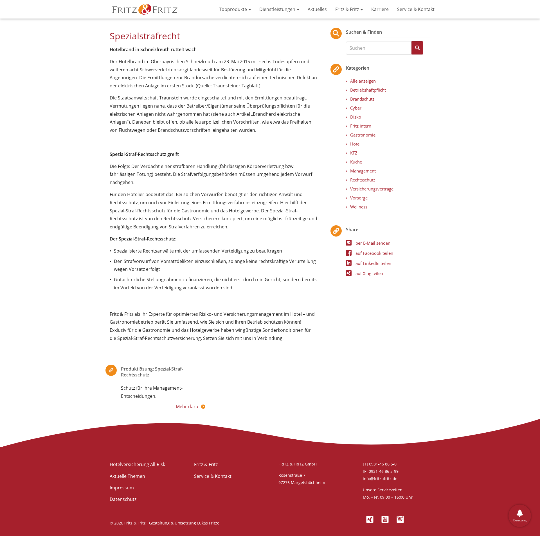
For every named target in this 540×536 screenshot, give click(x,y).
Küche (356, 162)
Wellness (358, 207)
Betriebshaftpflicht (368, 90)
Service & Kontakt (416, 9)
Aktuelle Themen (127, 476)
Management (363, 171)
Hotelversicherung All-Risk (137, 464)
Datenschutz (123, 499)
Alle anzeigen (363, 81)
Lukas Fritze (208, 523)
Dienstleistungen (277, 9)
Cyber (355, 108)
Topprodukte (233, 9)
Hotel (355, 144)
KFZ (353, 153)
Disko (355, 117)
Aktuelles (317, 9)
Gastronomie (362, 135)
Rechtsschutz (362, 180)
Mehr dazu (187, 406)
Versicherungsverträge (371, 189)
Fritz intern (360, 126)
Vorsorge (359, 198)
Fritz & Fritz (347, 9)
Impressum (122, 488)
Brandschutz (362, 99)
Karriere (380, 9)
